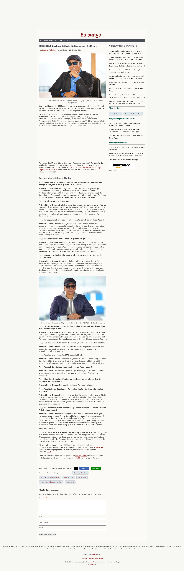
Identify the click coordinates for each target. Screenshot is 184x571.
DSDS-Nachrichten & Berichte (51, 482)
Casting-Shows (81, 455)
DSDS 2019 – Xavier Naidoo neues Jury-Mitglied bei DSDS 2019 (70, 168)
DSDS (49, 452)
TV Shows (80, 458)
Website (41, 528)
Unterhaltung (68, 477)
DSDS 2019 (98, 447)
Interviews (70, 482)
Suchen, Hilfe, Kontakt (133, 114)
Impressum (84, 558)
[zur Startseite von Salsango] (91, 34)
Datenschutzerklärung (96, 558)
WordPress (93, 562)
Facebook (94, 554)
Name (41, 516)
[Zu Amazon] (121, 168)
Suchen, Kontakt (65, 40)
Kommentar (43, 498)
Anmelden (91, 564)
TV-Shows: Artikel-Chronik (49, 477)
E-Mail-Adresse (44, 522)
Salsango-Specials (80, 473)
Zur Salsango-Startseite (48, 40)
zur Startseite (115, 114)
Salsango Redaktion (49, 50)
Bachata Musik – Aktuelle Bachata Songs (123, 160)
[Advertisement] (92, 15)
